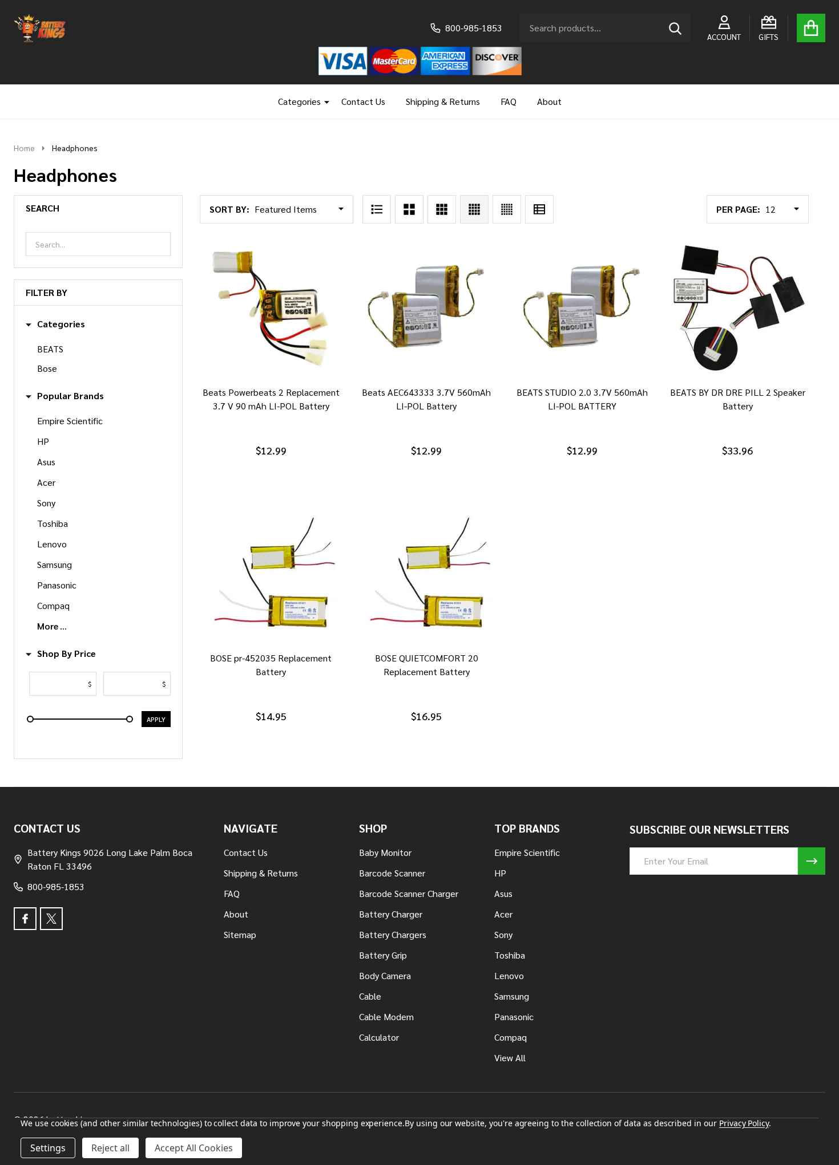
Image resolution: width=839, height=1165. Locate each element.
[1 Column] (376, 209)
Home (24, 148)
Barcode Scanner (392, 873)
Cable (370, 996)
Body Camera (385, 975)
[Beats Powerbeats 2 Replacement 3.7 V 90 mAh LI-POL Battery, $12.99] (270, 308)
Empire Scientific (70, 421)
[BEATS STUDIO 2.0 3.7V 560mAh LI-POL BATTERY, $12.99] (581, 308)
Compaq (53, 605)
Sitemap (240, 934)
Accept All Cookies (194, 1148)
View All (510, 1057)
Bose (47, 368)
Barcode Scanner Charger (408, 893)
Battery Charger (390, 914)
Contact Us (363, 101)
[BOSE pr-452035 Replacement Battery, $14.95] (270, 574)
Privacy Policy (744, 1123)
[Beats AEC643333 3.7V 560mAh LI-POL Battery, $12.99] (426, 308)
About (549, 101)
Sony (46, 503)
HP (43, 441)
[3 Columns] (441, 209)
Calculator (379, 1037)
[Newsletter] (811, 861)
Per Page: (738, 209)
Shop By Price (66, 653)
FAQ (509, 101)
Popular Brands (70, 395)
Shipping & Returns (443, 101)
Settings (48, 1148)
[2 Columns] (409, 209)
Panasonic (56, 585)
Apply (156, 719)
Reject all (110, 1148)
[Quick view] (296, 390)
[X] (51, 918)
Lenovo (52, 544)
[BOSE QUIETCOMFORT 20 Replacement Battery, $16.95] (426, 574)
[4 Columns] (474, 209)
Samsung (54, 564)
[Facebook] (25, 918)
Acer (46, 482)
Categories (299, 101)
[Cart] (811, 28)
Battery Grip (383, 955)
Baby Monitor (385, 852)
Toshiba (52, 523)
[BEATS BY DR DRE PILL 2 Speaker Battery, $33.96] (737, 308)
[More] (322, 101)
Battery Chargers (392, 934)
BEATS (50, 349)
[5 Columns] (507, 209)
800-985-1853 (55, 886)
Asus (46, 462)
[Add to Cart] (268, 390)
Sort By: (229, 209)
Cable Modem (386, 1016)
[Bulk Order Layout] (539, 209)
